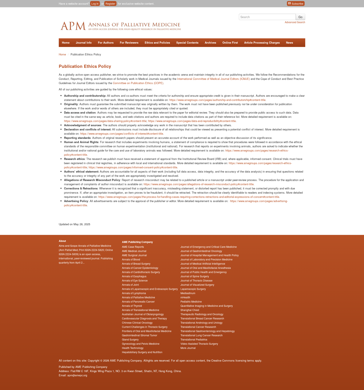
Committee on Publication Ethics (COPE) (138, 83)
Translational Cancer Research (198, 326)
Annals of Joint (130, 284)
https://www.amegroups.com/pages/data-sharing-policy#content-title (105, 121)
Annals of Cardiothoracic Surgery (141, 272)
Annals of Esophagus (134, 276)
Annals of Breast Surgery (136, 263)
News (289, 42)
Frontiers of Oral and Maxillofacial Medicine (146, 331)
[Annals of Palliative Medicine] (132, 25)
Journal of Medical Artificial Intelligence (203, 263)
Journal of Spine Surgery (195, 276)
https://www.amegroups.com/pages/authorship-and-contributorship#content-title (217, 100)
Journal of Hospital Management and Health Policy (210, 255)
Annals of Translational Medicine (140, 310)
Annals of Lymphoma (134, 293)
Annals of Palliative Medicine (138, 297)
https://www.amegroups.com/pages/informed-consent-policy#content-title (133, 167)
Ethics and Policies (157, 42)
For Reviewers (129, 42)
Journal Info (84, 42)
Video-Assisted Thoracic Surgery (199, 343)
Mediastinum (188, 293)
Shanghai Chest (190, 310)
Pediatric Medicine (191, 301)
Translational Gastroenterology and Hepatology (208, 331)
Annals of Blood (131, 259)
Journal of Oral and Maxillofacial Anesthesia (206, 267)
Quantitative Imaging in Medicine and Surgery (207, 305)
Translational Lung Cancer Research (202, 335)
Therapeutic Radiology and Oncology (202, 314)
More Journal (188, 348)
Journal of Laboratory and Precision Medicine (207, 259)
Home (66, 42)
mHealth (185, 297)
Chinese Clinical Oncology (137, 322)
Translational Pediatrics (194, 339)
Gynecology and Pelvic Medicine (140, 343)
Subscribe (297, 3)
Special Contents (187, 42)
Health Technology (132, 348)
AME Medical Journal (134, 251)
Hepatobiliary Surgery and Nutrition (142, 352)
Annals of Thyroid (132, 305)
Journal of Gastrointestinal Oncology (201, 251)
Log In (95, 3)
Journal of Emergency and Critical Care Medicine (209, 246)
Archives (210, 42)
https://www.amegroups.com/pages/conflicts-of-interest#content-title (121, 133)
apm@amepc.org (77, 375)
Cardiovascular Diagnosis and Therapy (144, 318)
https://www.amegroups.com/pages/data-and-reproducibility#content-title (192, 121)
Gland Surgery (130, 339)
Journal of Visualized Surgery (197, 284)
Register (110, 3)
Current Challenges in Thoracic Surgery (144, 326)
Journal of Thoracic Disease (197, 280)
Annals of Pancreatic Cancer (138, 301)
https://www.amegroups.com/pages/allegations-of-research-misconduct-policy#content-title (199, 184)
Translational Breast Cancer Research (202, 318)
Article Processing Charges (262, 42)
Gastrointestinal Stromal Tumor (139, 335)
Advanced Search (295, 22)
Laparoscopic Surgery (193, 289)
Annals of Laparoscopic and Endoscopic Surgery (150, 289)
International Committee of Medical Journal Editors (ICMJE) (213, 79)
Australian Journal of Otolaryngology (143, 314)
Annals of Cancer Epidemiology (140, 267)
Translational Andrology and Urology (201, 322)
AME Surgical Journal (134, 255)
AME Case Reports (133, 246)
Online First (230, 42)
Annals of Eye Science (135, 280)
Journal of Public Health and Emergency (204, 272)
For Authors (106, 42)
